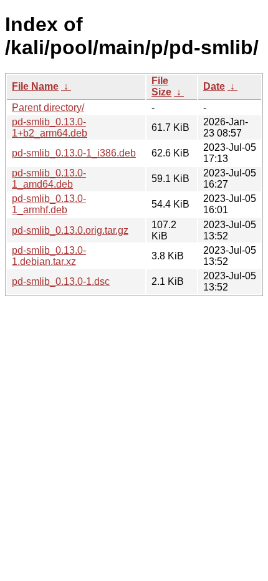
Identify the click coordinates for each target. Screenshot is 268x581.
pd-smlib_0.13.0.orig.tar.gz (70, 230)
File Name (35, 86)
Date (214, 86)
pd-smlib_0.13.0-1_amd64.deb (49, 179)
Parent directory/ (48, 107)
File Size (161, 86)
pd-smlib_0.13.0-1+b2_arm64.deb (49, 127)
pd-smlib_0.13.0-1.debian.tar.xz (49, 256)
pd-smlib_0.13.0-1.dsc (61, 281)
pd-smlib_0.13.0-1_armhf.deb (49, 204)
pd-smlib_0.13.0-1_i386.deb (74, 153)
